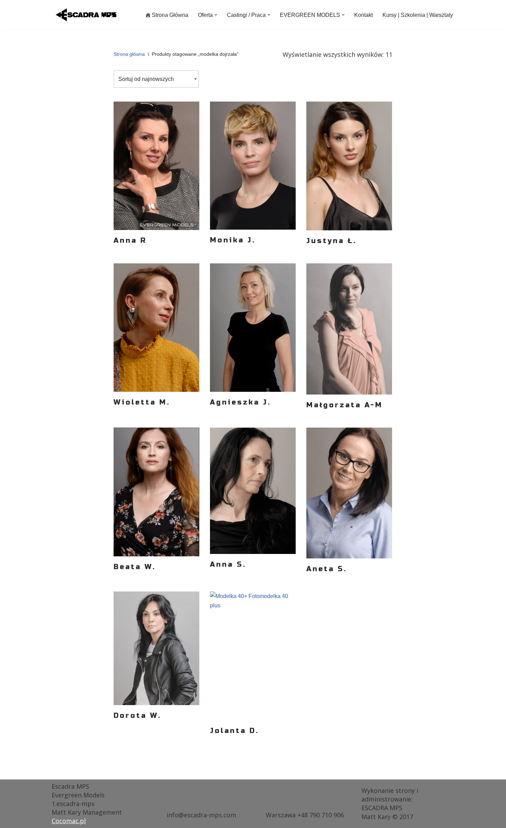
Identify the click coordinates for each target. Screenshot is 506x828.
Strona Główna (170, 15)
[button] (215, 14)
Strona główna (129, 54)
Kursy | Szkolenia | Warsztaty (417, 15)
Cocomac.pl (69, 821)
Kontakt (363, 15)
